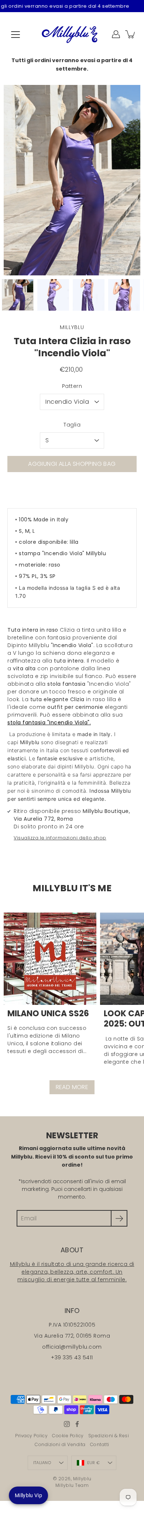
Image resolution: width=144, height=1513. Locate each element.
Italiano (42, 1463)
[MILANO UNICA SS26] (50, 959)
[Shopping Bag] (131, 34)
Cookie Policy (68, 1435)
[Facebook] (77, 1424)
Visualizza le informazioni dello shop (60, 838)
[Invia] (119, 1218)
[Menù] (15, 34)
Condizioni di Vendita (60, 1444)
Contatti (99, 1444)
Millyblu (82, 1478)
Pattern (72, 386)
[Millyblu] (72, 34)
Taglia (72, 424)
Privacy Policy (31, 1435)
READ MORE (72, 1087)
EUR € (93, 1463)
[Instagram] (67, 1424)
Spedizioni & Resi (108, 1435)
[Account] (116, 34)
